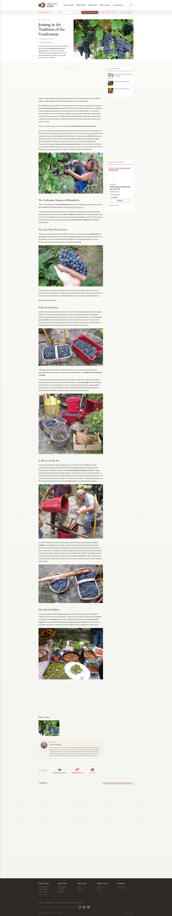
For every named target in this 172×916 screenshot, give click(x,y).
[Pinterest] (88, 907)
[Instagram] (84, 907)
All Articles (65, 902)
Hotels (99, 889)
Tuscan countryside (89, 133)
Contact (58, 902)
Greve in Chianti (43, 887)
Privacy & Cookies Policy (75, 902)
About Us (41, 902)
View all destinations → (44, 894)
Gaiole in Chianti (43, 891)
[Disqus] (86, 808)
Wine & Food (81, 5)
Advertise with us (49, 902)
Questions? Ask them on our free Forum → (118, 783)
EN (130, 5)
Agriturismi (100, 887)
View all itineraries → (122, 889)
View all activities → (82, 892)
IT (132, 5)
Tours (79, 887)
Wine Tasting (61, 889)
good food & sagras (76, 207)
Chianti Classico (62, 887)
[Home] (39, 20)
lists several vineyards (50, 149)
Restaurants (61, 891)
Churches (80, 889)
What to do (93, 5)
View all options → (101, 892)
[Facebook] (80, 907)
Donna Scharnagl (47, 42)
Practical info (118, 5)
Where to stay (105, 5)
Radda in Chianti (43, 889)
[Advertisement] (70, 81)
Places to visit (69, 5)
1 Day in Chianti (121, 887)
